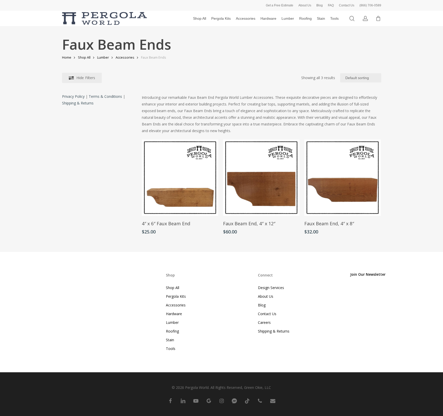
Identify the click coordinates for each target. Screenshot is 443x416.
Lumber (103, 57)
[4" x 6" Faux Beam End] (180, 178)
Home (66, 57)
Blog (262, 305)
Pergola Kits (176, 296)
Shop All (84, 57)
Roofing (172, 331)
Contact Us (267, 313)
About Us (265, 296)
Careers (264, 322)
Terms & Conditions (105, 96)
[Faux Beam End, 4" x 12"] (261, 178)
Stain (170, 339)
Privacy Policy (73, 96)
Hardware (174, 313)
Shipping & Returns (78, 103)
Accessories (125, 57)
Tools (170, 348)
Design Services (271, 287)
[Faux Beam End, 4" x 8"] (342, 178)
